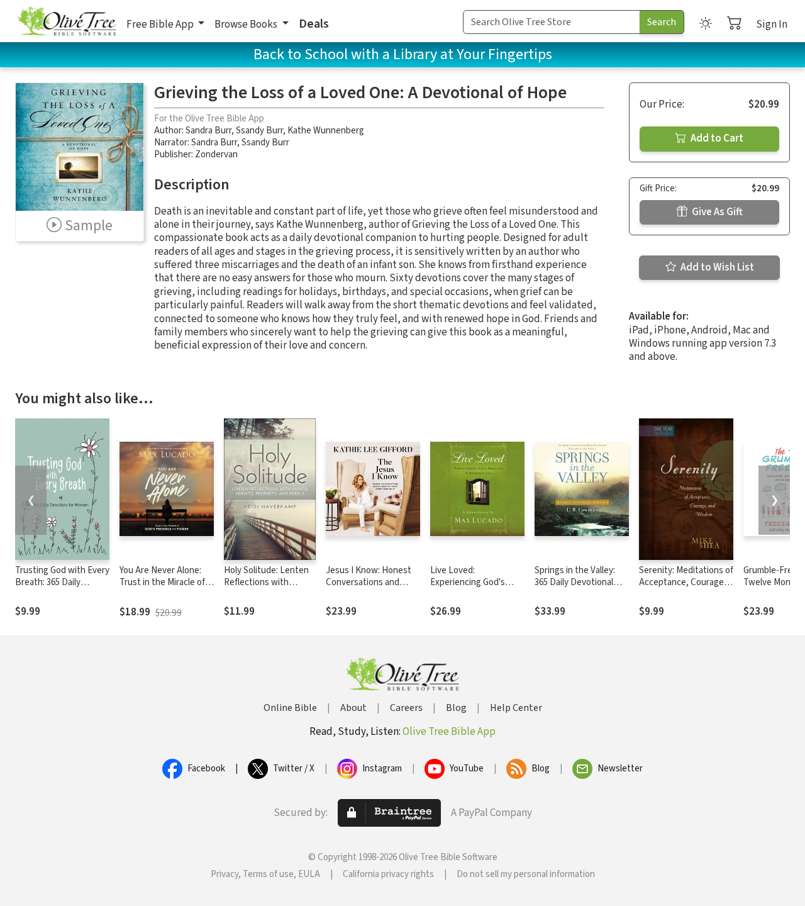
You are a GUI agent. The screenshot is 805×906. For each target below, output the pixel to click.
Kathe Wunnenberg (325, 130)
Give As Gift (716, 212)
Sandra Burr (208, 130)
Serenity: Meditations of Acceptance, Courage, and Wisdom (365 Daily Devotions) (686, 588)
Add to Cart (716, 138)
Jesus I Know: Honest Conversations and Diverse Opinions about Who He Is (372, 588)
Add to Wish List (716, 267)
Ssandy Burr (259, 130)
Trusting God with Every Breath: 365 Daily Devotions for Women (62, 582)
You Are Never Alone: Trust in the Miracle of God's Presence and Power (162, 588)
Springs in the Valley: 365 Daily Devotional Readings (575, 582)
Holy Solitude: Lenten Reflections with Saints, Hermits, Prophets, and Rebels (266, 588)
